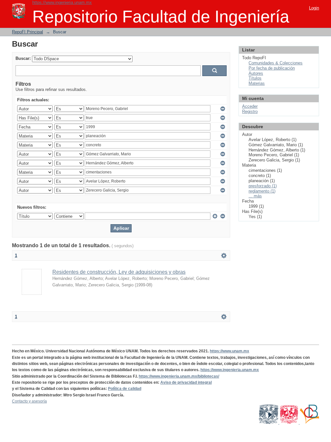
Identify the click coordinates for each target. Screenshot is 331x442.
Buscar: (23, 58)
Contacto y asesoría (29, 401)
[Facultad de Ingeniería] (289, 422)
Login (314, 8)
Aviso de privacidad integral (186, 382)
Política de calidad (124, 388)
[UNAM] (269, 422)
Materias (257, 83)
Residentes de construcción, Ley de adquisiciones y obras (119, 272)
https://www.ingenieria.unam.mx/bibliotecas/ (179, 376)
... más (255, 195)
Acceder (250, 106)
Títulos (255, 78)
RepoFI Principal (27, 31)
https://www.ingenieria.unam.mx (62, 2)
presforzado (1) (263, 185)
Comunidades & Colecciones (276, 63)
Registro (250, 111)
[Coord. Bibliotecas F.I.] (309, 422)
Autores (256, 73)
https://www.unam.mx (229, 351)
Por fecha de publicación (272, 68)
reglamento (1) (262, 191)
